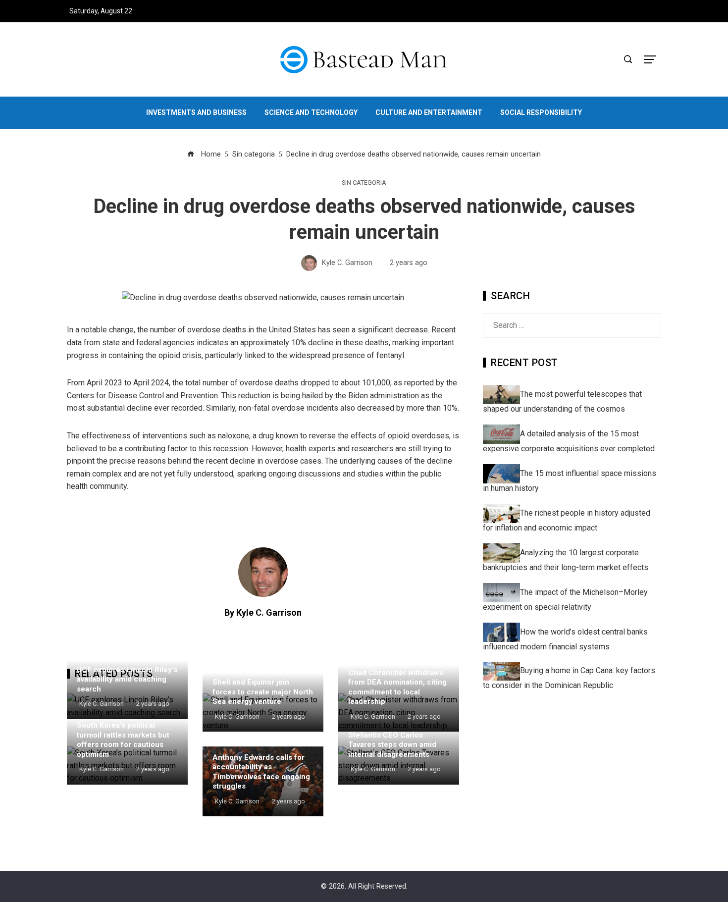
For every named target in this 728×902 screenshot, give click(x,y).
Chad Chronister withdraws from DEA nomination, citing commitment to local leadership (397, 687)
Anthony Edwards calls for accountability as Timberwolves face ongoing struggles (261, 772)
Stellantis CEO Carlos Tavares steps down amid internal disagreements (392, 745)
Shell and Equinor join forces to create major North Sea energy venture (262, 692)
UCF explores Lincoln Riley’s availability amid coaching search (127, 679)
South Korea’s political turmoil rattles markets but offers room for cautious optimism (123, 740)
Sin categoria (364, 183)
